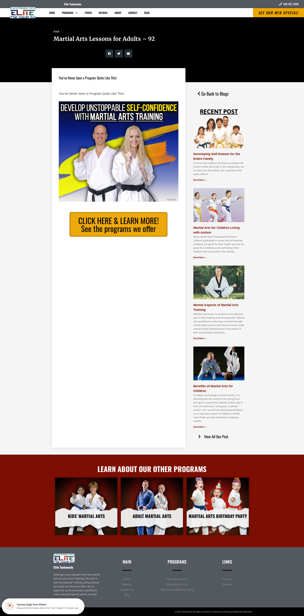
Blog (147, 13)
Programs (67, 13)
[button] (109, 54)
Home (52, 13)
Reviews (103, 13)
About (118, 13)
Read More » (199, 180)
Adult (56, 31)
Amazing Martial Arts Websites (237, 612)
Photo (88, 13)
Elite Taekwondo (72, 4)
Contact (132, 13)
